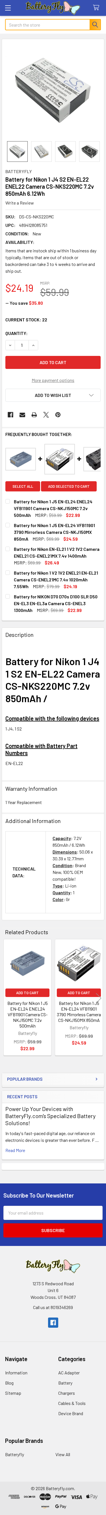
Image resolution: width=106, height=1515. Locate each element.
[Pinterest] (58, 415)
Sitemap (13, 1393)
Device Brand (70, 1413)
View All (62, 1454)
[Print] (34, 415)
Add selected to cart (69, 486)
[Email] (22, 415)
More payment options (53, 380)
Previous (7, 998)
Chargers (66, 1393)
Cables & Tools (72, 1403)
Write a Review (19, 202)
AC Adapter (69, 1372)
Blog (9, 1382)
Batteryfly (14, 1454)
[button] (53, 395)
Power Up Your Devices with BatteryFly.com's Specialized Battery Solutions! (50, 1115)
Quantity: (16, 333)
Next (98, 998)
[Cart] (97, 7)
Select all (22, 486)
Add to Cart (27, 992)
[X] (46, 415)
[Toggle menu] (8, 8)
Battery (65, 1382)
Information (16, 1372)
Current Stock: (26, 319)
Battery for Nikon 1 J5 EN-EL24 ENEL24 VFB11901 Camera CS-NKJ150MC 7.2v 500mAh (27, 1014)
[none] (53, 90)
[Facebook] (10, 415)
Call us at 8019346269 (53, 1307)
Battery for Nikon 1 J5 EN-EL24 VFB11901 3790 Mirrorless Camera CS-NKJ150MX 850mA (79, 1011)
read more (15, 1150)
